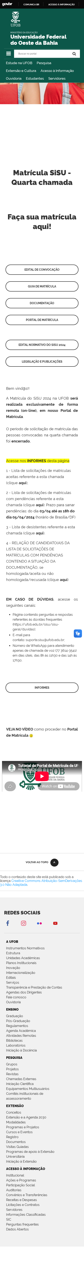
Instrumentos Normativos (25, 948)
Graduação (14, 1016)
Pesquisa (44, 63)
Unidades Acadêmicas (23, 958)
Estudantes (35, 78)
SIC (8, 1219)
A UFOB (12, 942)
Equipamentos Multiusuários (27, 1089)
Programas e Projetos (22, 1127)
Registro (12, 1137)
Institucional (15, 1175)
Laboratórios (15, 1045)
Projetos (12, 1069)
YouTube (55, 923)
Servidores (56, 78)
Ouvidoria (13, 78)
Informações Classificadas (26, 1215)
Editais (11, 978)
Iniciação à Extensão (21, 1161)
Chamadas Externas (21, 1079)
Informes (42, 687)
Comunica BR (31, 4)
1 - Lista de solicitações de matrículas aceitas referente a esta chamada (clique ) (38, 476)
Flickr (39, 923)
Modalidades (16, 1122)
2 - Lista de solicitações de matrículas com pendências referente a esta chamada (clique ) (38, 498)
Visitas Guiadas (17, 1147)
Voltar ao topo (37, 862)
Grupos (11, 1064)
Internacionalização (20, 973)
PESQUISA (14, 1058)
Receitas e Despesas (21, 1200)
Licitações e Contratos (23, 1205)
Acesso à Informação (57, 71)
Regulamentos (17, 1026)
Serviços (12, 982)
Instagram (23, 923)
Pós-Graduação (18, 1021)
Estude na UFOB (19, 63)
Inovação (13, 968)
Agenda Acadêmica (21, 1031)
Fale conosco (16, 997)
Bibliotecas (14, 1040)
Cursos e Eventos (19, 1132)
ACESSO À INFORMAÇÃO (25, 1169)
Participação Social (20, 1185)
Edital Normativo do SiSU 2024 (42, 344)
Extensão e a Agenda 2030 (26, 1117)
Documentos (16, 1142)
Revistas (12, 1074)
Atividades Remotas (21, 1036)
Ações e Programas (21, 1180)
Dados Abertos (17, 1229)
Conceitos (13, 1112)
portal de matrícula (42, 320)
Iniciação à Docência (21, 1050)
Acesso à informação (61, 4)
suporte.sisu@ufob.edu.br (45, 640)
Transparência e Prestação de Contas (34, 987)
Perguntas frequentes (22, 1224)
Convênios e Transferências (26, 1195)
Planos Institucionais (21, 963)
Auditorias (13, 1190)
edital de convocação (42, 269)
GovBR (7, 4)
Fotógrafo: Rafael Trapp (30, 119)
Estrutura (13, 953)
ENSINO (12, 1009)
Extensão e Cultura (21, 71)
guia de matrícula (42, 286)
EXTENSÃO (15, 1106)
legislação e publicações (42, 361)
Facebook (7, 923)
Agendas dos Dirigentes (24, 992)
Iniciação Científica (20, 1084)
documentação (42, 303)
